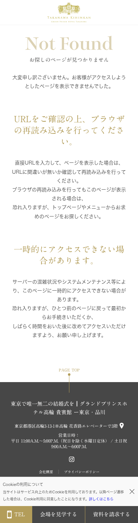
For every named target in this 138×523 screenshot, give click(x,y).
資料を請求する (111, 514)
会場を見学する (58, 514)
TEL (19, 514)
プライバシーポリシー (81, 472)
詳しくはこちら (101, 499)
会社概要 (46, 472)
